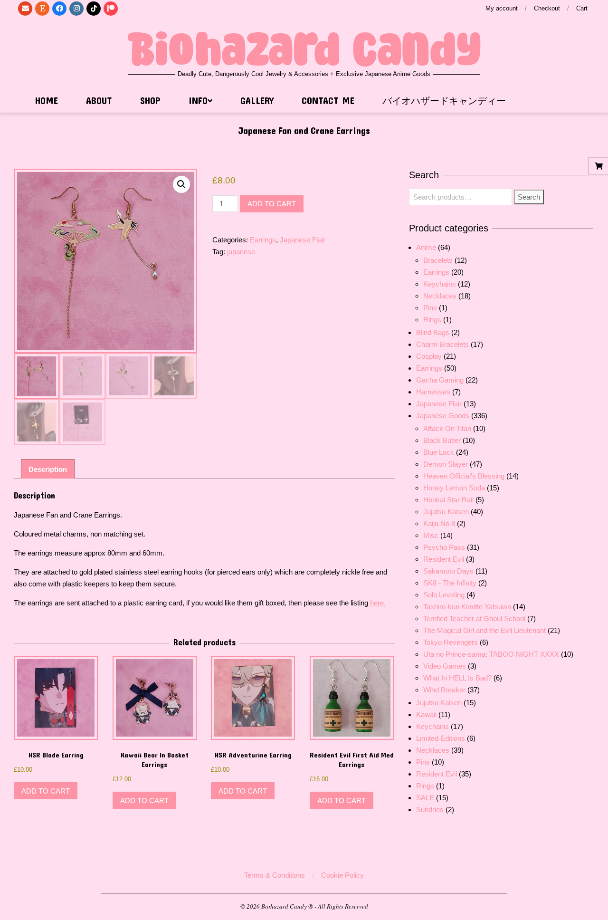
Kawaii (426, 714)
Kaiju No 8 (439, 523)
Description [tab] (47, 469)
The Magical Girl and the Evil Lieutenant (484, 630)
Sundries (430, 809)
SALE (425, 798)
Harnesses (433, 392)
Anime (426, 247)
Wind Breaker (444, 690)
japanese (241, 252)
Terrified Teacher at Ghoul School (474, 618)
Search (529, 197)
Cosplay (429, 356)
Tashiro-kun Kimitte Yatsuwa (467, 607)
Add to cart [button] (45, 791)
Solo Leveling (444, 595)
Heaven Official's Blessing (463, 476)
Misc (430, 535)
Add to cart (271, 204)
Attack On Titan (447, 428)
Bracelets (438, 260)
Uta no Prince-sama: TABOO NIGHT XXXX (491, 654)
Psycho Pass (444, 547)
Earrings (263, 240)
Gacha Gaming (440, 380)
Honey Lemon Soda (454, 488)
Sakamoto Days (448, 571)
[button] (181, 184)
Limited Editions (440, 738)
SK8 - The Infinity (449, 583)
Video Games (444, 666)
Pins (430, 308)
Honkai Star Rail (448, 500)
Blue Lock (438, 452)
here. (378, 603)
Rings (432, 320)
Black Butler (442, 440)
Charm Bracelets (442, 344)
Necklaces (439, 296)
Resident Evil (443, 559)
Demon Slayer (445, 464)
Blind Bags (432, 332)
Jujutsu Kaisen (446, 512)
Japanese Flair (302, 240)
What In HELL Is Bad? (457, 678)
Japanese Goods (442, 416)
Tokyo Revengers (450, 642)
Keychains (439, 284)
